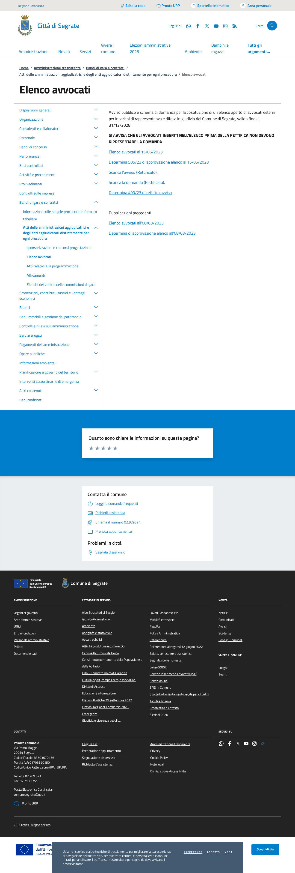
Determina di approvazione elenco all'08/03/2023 (152, 233)
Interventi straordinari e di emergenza (49, 381)
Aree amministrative (28, 619)
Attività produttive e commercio (103, 646)
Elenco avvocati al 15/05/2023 (136, 152)
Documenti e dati (25, 653)
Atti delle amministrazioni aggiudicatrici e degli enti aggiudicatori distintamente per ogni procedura (98, 74)
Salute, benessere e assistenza (171, 653)
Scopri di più (265, 849)
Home (24, 68)
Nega (228, 852)
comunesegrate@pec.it (29, 794)
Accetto (213, 852)
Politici (18, 646)
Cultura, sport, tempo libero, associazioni (109, 679)
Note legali (157, 764)
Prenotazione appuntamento (101, 750)
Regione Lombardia (31, 5)
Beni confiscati (30, 400)
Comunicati (226, 619)
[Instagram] (223, 25)
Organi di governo (26, 612)
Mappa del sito (40, 824)
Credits (24, 824)
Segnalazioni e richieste (165, 660)
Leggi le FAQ (90, 744)
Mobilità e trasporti (162, 619)
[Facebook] (229, 744)
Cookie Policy (159, 757)
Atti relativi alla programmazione (52, 266)
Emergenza (89, 713)
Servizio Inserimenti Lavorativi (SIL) (173, 673)
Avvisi (222, 626)
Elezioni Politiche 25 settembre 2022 (107, 700)
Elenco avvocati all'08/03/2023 (136, 223)
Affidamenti (36, 275)
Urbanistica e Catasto (164, 707)
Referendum (158, 640)
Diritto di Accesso (93, 686)
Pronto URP (29, 803)
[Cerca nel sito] (272, 26)
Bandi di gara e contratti (105, 68)
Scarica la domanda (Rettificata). (137, 182)
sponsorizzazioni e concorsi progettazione (59, 247)
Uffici (17, 626)
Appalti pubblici (92, 639)
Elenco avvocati (39, 257)
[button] (96, 109)
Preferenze (193, 852)
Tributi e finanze (160, 701)
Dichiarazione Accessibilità (168, 771)
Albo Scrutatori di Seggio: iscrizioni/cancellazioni (98, 616)
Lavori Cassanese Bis (164, 612)
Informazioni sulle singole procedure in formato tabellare (60, 215)
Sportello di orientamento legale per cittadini (179, 694)
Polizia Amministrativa (165, 633)
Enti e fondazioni (25, 633)
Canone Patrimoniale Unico (100, 653)
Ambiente (193, 51)
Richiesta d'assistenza (97, 764)
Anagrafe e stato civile (97, 632)
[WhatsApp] (221, 744)
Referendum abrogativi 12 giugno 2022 (176, 646)
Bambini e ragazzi (220, 48)
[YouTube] (246, 744)
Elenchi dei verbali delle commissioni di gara (61, 284)
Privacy (155, 750)
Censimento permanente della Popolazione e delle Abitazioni (112, 663)
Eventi (222, 674)
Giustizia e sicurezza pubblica (101, 720)
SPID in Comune (160, 687)
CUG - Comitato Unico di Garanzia (104, 673)
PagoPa (155, 626)
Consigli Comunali (230, 640)
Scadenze (224, 633)
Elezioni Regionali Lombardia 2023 (105, 706)
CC (16, 824)
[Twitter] (238, 744)
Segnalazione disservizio (98, 757)
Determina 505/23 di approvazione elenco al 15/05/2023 (159, 162)
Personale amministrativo (31, 640)
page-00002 (158, 667)
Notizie (223, 612)
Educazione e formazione (99, 693)
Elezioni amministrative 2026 (150, 48)
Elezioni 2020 (159, 714)
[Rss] (263, 744)
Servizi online (159, 680)
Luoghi (222, 667)
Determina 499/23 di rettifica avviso (140, 192)
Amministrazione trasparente (57, 68)
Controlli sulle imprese (36, 193)
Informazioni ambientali (37, 363)
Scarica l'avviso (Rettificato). (133, 172)
